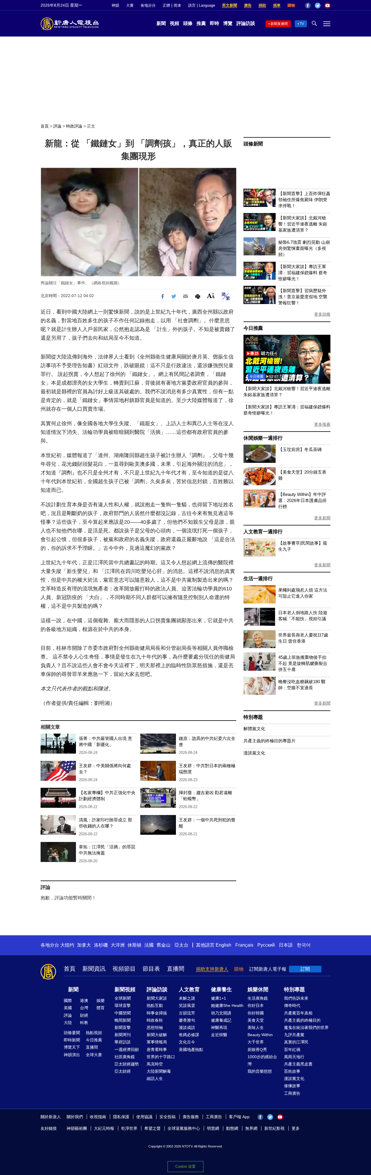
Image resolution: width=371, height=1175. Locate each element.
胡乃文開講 (221, 1013)
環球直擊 (122, 1005)
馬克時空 (155, 1064)
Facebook (308, 5)
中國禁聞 (122, 1013)
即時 (214, 23)
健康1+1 (218, 998)
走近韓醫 (219, 1034)
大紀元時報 (104, 1128)
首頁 (45, 126)
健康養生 (221, 989)
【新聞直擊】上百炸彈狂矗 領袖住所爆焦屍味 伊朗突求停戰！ (304, 199)
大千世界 (256, 1042)
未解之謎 (187, 998)
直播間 (175, 968)
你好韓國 (256, 1013)
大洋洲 (118, 945)
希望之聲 (152, 1128)
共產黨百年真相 (298, 1013)
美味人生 (256, 1027)
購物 (291, 5)
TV (302, 24)
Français (244, 945)
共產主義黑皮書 (298, 1064)
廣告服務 (191, 1116)
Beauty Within (260, 1034)
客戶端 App (239, 1116)
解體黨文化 (254, 728)
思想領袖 (155, 1027)
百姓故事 (292, 1071)
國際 (68, 1000)
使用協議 (144, 1116)
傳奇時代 (292, 1005)
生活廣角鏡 (258, 998)
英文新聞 (229, 5)
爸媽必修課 (189, 1034)
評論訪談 (246, 23)
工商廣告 (292, 1093)
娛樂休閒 (258, 989)
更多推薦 (322, 424)
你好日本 (256, 1005)
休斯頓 (134, 945)
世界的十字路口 (161, 1056)
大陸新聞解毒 (159, 1071)
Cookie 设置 (185, 1166)
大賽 (130, 5)
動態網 (232, 1128)
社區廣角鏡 (124, 1056)
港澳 (84, 1000)
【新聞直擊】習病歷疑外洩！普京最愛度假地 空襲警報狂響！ (302, 296)
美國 (68, 1007)
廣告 (248, 5)
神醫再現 (219, 1027)
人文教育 (189, 989)
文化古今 (187, 1042)
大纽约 (67, 945)
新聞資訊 (94, 968)
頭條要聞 (72, 1032)
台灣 (84, 1007)
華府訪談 (122, 1042)
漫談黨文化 (254, 752)
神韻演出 (72, 1054)
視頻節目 (124, 968)
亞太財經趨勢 (126, 1064)
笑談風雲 (187, 1005)
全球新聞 (122, 998)
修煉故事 (292, 1085)
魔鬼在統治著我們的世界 (306, 1027)
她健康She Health (227, 1005)
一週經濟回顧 (126, 1049)
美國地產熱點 (191, 1049)
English (223, 945)
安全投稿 (167, 1116)
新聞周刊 (122, 1034)
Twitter (318, 5)
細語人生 (155, 1078)
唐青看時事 (157, 1049)
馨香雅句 (187, 1020)
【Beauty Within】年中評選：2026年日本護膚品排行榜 (302, 500)
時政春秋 (155, 1020)
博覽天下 (72, 1047)
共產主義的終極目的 (302, 1020)
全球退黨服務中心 (184, 1128)
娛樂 (101, 1000)
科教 (84, 1022)
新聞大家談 (157, 998)
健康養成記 (221, 1020)
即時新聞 (72, 1040)
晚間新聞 (122, 1020)
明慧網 (213, 1128)
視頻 (174, 23)
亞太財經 (122, 1071)
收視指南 (98, 1116)
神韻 (115, 5)
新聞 (161, 23)
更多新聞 (322, 518)
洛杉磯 (101, 945)
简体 (177, 5)
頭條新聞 (253, 144)
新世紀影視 (274, 1128)
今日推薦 (253, 328)
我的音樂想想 (260, 1071)
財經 (84, 1015)
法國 (149, 945)
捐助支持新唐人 (212, 969)
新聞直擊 (122, 1027)
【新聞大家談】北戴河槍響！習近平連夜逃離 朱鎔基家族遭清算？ (302, 223)
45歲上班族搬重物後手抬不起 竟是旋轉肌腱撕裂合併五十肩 (302, 663)
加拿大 (84, 945)
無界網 (251, 1128)
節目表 (151, 968)
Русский (266, 945)
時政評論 (74, 126)
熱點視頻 (94, 1032)
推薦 (201, 23)
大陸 (68, 1022)
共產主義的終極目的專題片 (269, 740)
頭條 (187, 23)
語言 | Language (201, 5)
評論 (57, 126)
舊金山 (163, 945)
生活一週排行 (258, 578)
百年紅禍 (292, 1049)
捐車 (277, 5)
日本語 (286, 945)
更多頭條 (322, 314)
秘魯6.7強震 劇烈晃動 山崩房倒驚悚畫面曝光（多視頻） (304, 248)
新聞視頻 (124, 989)
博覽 (227, 23)
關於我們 (75, 1116)
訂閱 (305, 969)
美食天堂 (256, 1020)
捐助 (262, 5)
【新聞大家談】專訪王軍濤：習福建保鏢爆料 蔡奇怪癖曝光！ (302, 272)
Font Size (211, 295)
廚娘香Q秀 (257, 1049)
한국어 (304, 945)
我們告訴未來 (296, 998)
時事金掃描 (157, 1013)
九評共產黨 (294, 1034)
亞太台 (181, 945)
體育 (101, 1007)
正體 (166, 5)
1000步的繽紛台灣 (262, 1060)
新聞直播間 (279, 24)
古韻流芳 (187, 1013)
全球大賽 (94, 1054)
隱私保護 (121, 1116)
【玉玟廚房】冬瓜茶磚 (300, 449)
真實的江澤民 (296, 1042)
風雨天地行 (294, 1056)
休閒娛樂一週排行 (262, 438)
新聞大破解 (157, 1034)
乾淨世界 (129, 1128)
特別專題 (253, 717)
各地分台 (148, 5)
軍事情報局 (157, 1042)
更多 (296, 1128)
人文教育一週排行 (262, 531)
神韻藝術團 (77, 1128)
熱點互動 (155, 1005)
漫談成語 (187, 1027)
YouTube (327, 5)
